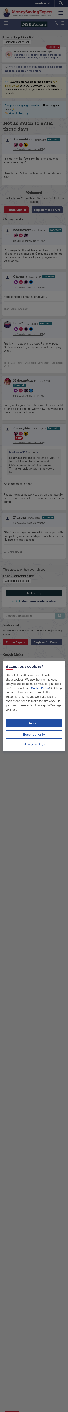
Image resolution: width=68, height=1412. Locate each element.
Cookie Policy (40, 688)
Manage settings (34, 744)
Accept (34, 723)
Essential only (34, 734)
